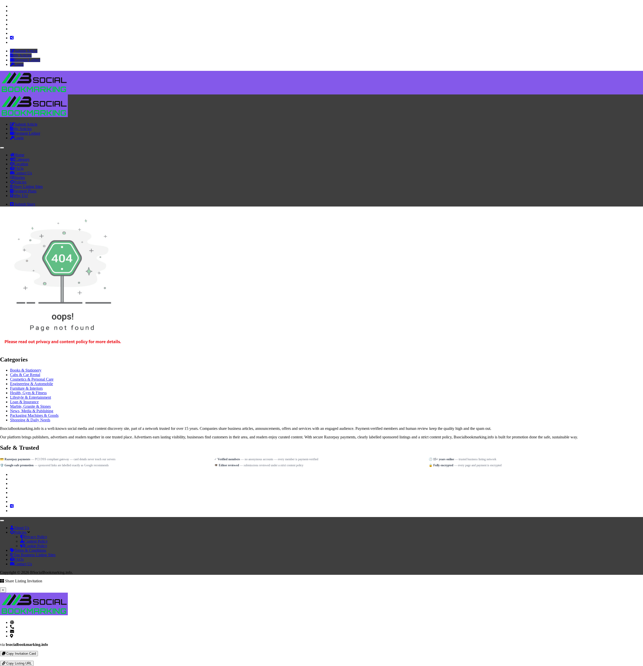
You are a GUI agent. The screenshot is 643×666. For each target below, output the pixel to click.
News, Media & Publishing (31, 411)
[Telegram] (5, 658)
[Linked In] (11, 42)
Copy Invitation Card (20, 653)
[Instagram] (11, 15)
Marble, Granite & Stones (30, 406)
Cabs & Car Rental (25, 375)
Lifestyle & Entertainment (30, 397)
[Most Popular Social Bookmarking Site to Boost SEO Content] (34, 92)
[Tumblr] (11, 29)
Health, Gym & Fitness (28, 393)
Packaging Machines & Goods (34, 415)
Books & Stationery (25, 370)
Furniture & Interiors (26, 388)
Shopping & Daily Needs (30, 420)
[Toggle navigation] (2, 147)
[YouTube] (11, 20)
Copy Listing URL (18, 663)
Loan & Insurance (24, 402)
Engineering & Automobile (31, 384)
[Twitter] (11, 11)
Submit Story (24, 204)
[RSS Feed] (12, 38)
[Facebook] (11, 6)
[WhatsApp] (1, 658)
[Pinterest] (11, 24)
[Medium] (11, 33)
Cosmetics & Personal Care (31, 379)
